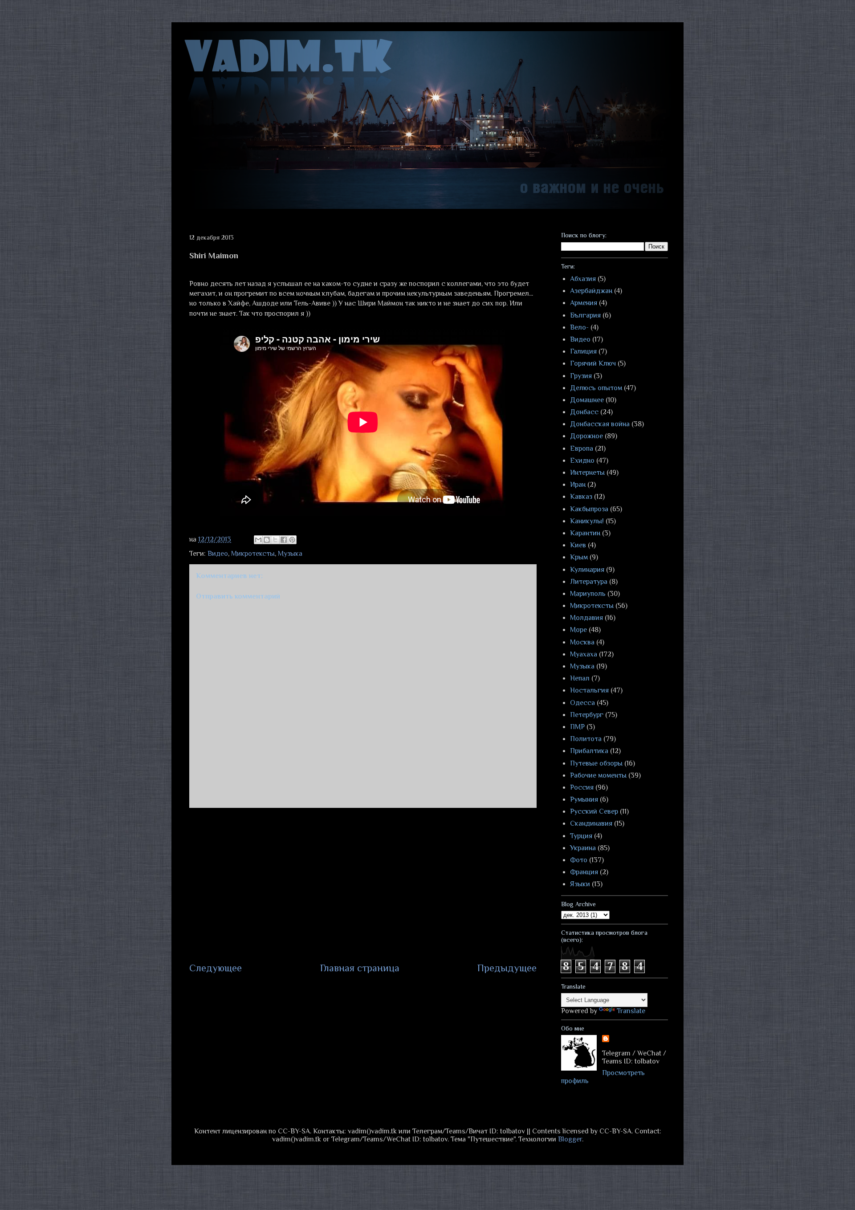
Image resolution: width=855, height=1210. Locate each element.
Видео (218, 554)
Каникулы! (587, 521)
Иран (578, 485)
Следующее (215, 968)
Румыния (584, 799)
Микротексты (253, 554)
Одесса (582, 703)
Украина (583, 848)
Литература (588, 582)
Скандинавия (591, 823)
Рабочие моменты (598, 775)
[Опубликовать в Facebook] (283, 539)
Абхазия (583, 279)
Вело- (579, 327)
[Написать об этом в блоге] (266, 539)
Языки (580, 884)
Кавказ (581, 497)
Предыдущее (507, 968)
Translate (631, 1011)
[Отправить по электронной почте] (258, 539)
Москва (582, 642)
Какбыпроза (589, 509)
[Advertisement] (363, 884)
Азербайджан (591, 291)
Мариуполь (588, 594)
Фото (578, 860)
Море (578, 630)
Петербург (586, 715)
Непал (580, 678)
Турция (581, 836)
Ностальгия (589, 690)
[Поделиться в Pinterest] (292, 539)
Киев (578, 545)
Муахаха (583, 654)
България (585, 315)
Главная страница (359, 968)
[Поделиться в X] (275, 539)
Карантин (585, 533)
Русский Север (594, 811)
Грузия (581, 376)
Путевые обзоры (596, 763)
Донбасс (584, 412)
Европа (581, 448)
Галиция (583, 351)
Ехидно (582, 460)
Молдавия (586, 618)
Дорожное (586, 436)
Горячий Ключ (593, 363)
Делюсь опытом (596, 388)
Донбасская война (600, 424)
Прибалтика (589, 751)
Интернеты (587, 473)
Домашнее (587, 400)
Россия (582, 787)
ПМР (577, 727)
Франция (584, 872)
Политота (586, 739)
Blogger (570, 1139)
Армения (583, 303)
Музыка (290, 554)
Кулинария (587, 570)
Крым (579, 557)
